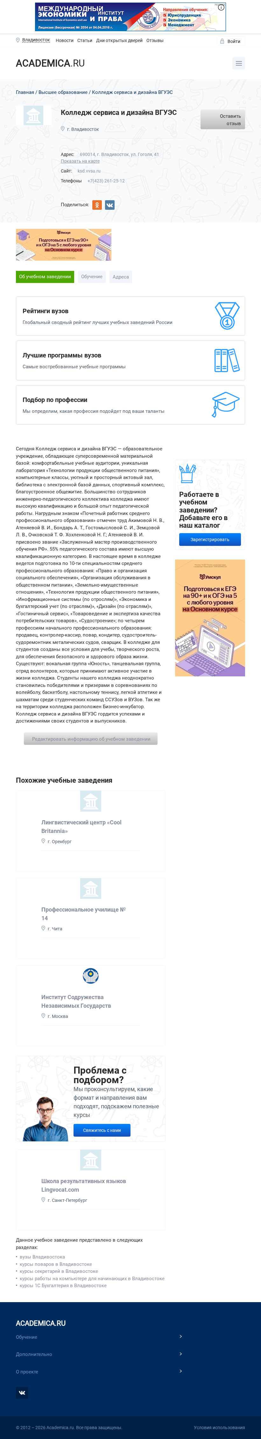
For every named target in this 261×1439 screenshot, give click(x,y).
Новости (65, 40)
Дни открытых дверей (119, 40)
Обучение (91, 276)
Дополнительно (34, 1354)
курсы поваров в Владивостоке (56, 1264)
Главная (25, 92)
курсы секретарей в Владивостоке (59, 1271)
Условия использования (219, 1427)
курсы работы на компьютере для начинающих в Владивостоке (92, 1278)
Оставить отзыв (230, 119)
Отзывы (155, 40)
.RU (50, 63)
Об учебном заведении (45, 276)
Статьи (84, 40)
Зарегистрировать (210, 539)
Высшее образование (63, 92)
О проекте (27, 1372)
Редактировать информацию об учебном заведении (91, 739)
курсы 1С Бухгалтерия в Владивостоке (63, 1285)
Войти (234, 41)
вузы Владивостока (42, 1257)
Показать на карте (80, 161)
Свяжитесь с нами (102, 1130)
